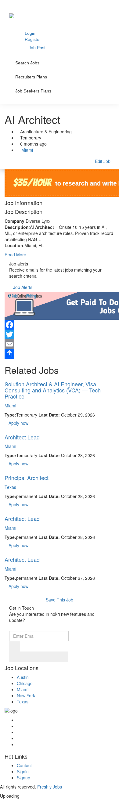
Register (33, 39)
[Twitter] (59, 334)
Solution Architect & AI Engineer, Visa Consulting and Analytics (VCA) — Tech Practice (53, 390)
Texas (10, 487)
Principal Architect (27, 478)
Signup (23, 777)
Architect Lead (22, 437)
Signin (23, 771)
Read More (15, 254)
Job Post (37, 47)
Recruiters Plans (31, 76)
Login (30, 33)
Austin (23, 677)
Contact (24, 765)
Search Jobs (27, 62)
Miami (26, 150)
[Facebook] (59, 325)
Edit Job (102, 161)
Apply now (18, 423)
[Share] (59, 354)
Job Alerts (22, 287)
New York (26, 695)
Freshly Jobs (49, 787)
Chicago (25, 683)
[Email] (59, 344)
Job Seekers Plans (33, 90)
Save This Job (59, 600)
